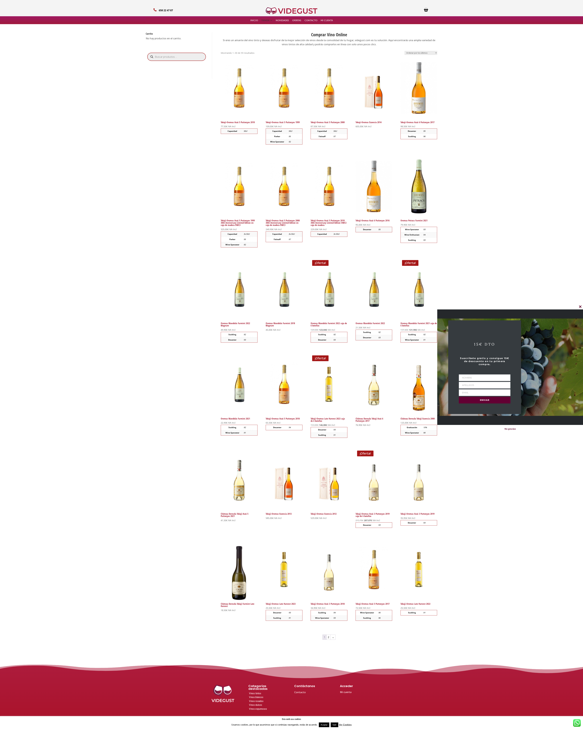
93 (424, 229)
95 (290, 136)
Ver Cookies (345, 724)
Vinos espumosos (258, 708)
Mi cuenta (327, 20)
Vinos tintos (255, 693)
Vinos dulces (255, 704)
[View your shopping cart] (426, 11)
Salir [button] (334, 725)
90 (424, 432)
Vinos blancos (256, 697)
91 (424, 340)
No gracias (510, 429)
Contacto (311, 20)
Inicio (254, 20)
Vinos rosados (256, 701)
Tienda (265, 20)
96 (379, 612)
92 (290, 141)
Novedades (282, 20)
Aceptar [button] (324, 725)
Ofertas (296, 20)
